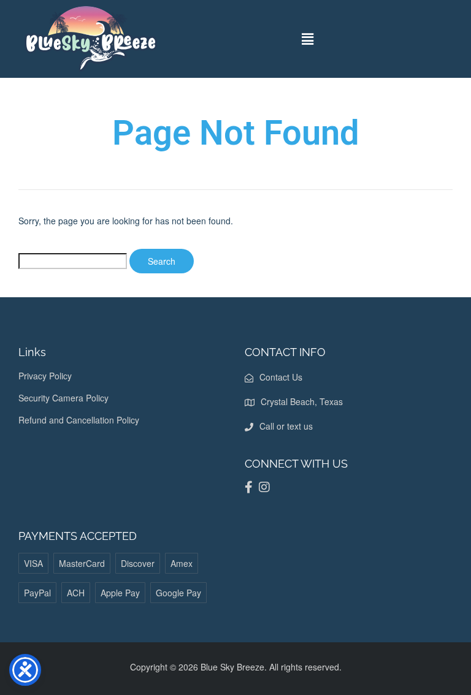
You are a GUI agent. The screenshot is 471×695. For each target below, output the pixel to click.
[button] (307, 39)
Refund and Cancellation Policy (78, 420)
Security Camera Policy (63, 398)
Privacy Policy (45, 376)
